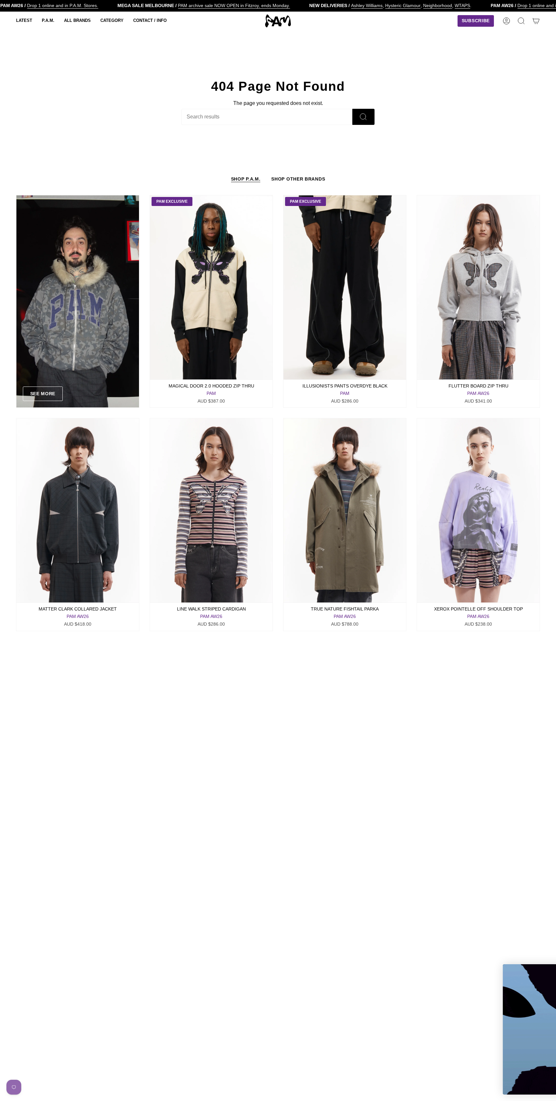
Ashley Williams (367, 5)
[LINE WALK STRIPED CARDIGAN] (211, 510)
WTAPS (462, 5)
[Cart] (536, 20)
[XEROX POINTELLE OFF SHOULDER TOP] (478, 510)
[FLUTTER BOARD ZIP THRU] (478, 287)
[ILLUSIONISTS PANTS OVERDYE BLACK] (344, 287)
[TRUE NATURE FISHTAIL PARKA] (344, 510)
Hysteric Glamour (403, 5)
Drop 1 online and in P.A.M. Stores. (62, 5)
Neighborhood (437, 5)
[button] (24, 21)
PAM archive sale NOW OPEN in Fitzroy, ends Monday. (234, 5)
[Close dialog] (541, 972)
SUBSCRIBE (485, 1067)
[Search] (363, 117)
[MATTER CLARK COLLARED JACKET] (77, 510)
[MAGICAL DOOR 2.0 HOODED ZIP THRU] (211, 287)
